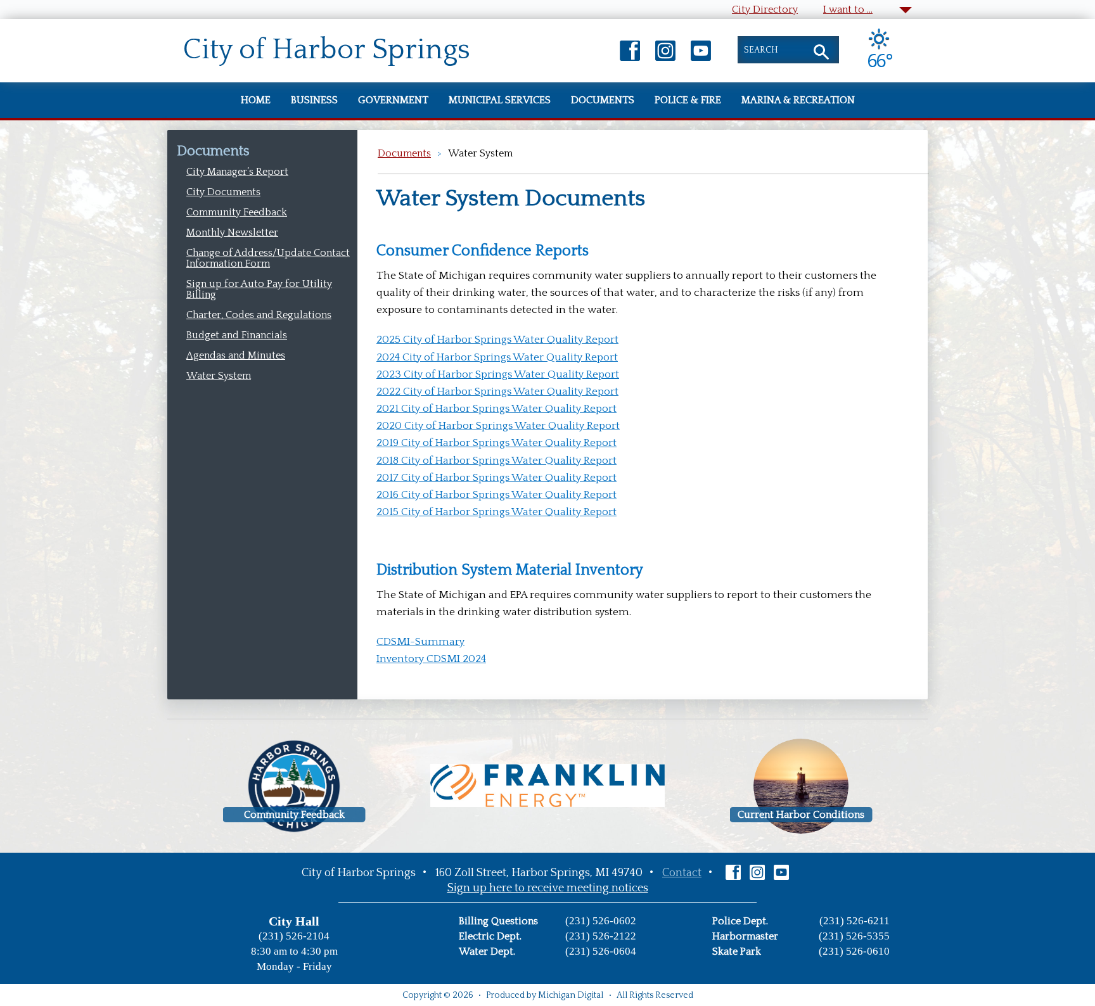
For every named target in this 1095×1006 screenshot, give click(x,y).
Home (256, 100)
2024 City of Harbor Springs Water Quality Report (497, 357)
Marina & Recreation (798, 100)
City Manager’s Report (237, 171)
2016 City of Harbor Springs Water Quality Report (496, 494)
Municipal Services (500, 100)
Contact (681, 873)
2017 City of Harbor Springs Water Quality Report (496, 477)
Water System (218, 375)
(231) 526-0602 (600, 921)
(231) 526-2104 (294, 936)
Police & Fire (688, 100)
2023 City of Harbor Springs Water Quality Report (497, 374)
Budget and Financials (236, 335)
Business (314, 100)
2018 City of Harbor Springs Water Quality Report (496, 460)
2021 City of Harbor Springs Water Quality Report (496, 408)
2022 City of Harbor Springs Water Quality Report (497, 391)
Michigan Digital (570, 995)
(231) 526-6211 (854, 921)
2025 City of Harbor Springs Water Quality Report (497, 339)
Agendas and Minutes (235, 355)
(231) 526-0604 (600, 951)
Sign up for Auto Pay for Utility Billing (259, 289)
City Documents (223, 192)
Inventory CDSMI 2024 (431, 659)
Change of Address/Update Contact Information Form (268, 258)
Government (393, 100)
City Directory (765, 9)
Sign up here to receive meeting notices (547, 888)
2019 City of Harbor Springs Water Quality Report (496, 443)
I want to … (848, 9)
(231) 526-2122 (600, 936)
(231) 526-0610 (854, 951)
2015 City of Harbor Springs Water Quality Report (496, 512)
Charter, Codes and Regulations (258, 315)
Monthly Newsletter (232, 232)
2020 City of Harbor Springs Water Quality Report (498, 425)
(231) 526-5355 (854, 936)
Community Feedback (236, 212)
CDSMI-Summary (420, 641)
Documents (602, 100)
